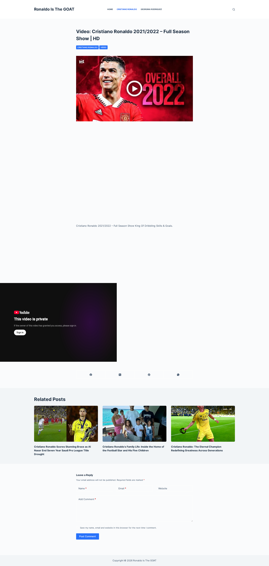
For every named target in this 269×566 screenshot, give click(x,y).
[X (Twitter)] (119, 375)
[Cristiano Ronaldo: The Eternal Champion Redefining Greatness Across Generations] (203, 424)
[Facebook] (90, 375)
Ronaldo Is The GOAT (54, 9)
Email (122, 488)
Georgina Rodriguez (151, 9)
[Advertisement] (134, 151)
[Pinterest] (149, 375)
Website (162, 488)
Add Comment (87, 499)
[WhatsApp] (178, 375)
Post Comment (87, 536)
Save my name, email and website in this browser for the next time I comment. (118, 527)
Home (110, 9)
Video (103, 47)
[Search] (234, 9)
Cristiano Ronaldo (127, 9)
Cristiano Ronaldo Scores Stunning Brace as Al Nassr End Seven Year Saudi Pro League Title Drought (62, 450)
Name (82, 488)
